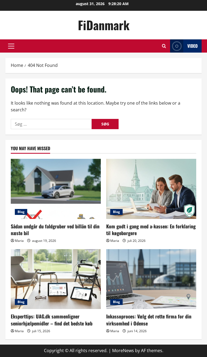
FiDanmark (103, 25)
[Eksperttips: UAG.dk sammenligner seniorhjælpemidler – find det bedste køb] (56, 279)
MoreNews (123, 350)
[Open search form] (164, 46)
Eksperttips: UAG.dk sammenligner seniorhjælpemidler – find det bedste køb (51, 320)
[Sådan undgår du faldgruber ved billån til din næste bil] (56, 189)
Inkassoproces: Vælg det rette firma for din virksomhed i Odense (148, 320)
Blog (21, 212)
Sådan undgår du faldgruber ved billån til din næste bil (55, 229)
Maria (19, 240)
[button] (11, 46)
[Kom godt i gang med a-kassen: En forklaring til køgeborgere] (151, 189)
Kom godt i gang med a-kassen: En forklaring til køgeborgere (151, 229)
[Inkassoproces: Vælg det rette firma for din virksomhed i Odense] (151, 279)
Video (192, 46)
